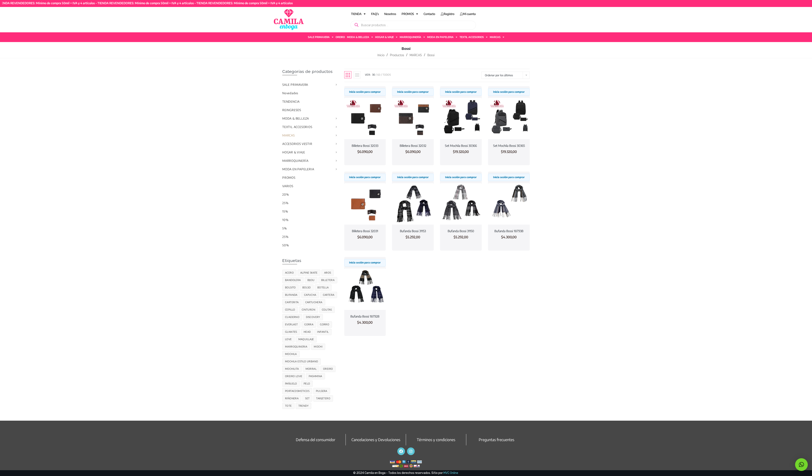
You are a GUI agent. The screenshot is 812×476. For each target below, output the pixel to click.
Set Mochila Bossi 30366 (461, 145)
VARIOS (287, 186)
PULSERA (321, 391)
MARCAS (495, 37)
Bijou (311, 280)
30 (373, 74)
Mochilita (292, 368)
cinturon (308, 309)
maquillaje (306, 339)
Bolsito (290, 287)
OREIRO (340, 37)
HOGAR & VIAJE (384, 37)
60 (378, 74)
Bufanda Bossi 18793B (508, 231)
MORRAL (311, 368)
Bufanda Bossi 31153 (413, 231)
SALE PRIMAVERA (319, 37)
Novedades (290, 93)
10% (285, 220)
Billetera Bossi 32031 (365, 231)
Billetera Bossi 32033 (365, 145)
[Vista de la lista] (357, 74)
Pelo (307, 383)
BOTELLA (323, 287)
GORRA (308, 324)
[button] (801, 464)
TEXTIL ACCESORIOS (471, 37)
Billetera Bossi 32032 (413, 145)
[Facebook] (401, 451)
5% (284, 228)
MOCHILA (291, 354)
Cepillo (290, 309)
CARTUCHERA (313, 302)
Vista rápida (365, 131)
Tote (288, 405)
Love (288, 339)
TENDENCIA (291, 101)
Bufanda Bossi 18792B (364, 316)
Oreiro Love (293, 376)
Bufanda (291, 294)
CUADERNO (292, 317)
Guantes (291, 331)
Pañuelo (291, 383)
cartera (329, 294)
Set (307, 398)
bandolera (293, 280)
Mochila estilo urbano (301, 361)
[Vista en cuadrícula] (347, 74)
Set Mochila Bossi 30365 (509, 145)
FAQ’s (375, 14)
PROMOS (408, 14)
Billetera (328, 280)
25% (285, 203)
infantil (323, 331)
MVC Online (450, 473)
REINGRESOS (291, 110)
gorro (324, 324)
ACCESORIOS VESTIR (297, 144)
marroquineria (296, 346)
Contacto (429, 14)
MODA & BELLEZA (358, 37)
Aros (327, 272)
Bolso (306, 287)
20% (285, 194)
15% (285, 211)
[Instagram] (411, 451)
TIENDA (356, 14)
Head (307, 331)
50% (285, 245)
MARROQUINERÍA (410, 37)
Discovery (313, 317)
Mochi (318, 346)
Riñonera (292, 398)
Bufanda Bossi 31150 (461, 231)
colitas (327, 309)
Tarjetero (323, 398)
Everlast (291, 324)
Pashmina (315, 376)
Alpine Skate (309, 272)
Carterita (292, 302)
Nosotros (390, 14)
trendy (303, 405)
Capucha (310, 294)
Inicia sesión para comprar (365, 91)
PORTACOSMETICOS (297, 391)
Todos (387, 74)
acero (289, 272)
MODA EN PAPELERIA (440, 37)
